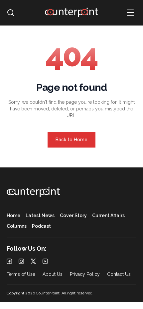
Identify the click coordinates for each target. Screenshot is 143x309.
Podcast (41, 226)
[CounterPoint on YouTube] (45, 261)
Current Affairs (108, 215)
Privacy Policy (85, 274)
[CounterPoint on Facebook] (9, 261)
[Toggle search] (11, 13)
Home (13, 215)
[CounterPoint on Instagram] (21, 261)
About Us (53, 274)
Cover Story (73, 215)
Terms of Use (21, 274)
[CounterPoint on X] (33, 261)
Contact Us (119, 274)
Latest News (40, 215)
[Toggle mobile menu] (130, 13)
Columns (17, 226)
